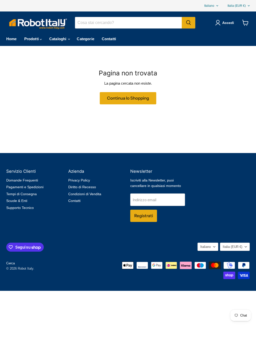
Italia (237, 5)
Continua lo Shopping (128, 98)
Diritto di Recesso (82, 187)
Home (11, 39)
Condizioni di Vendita (84, 194)
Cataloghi (58, 39)
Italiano (209, 5)
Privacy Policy (79, 180)
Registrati (143, 215)
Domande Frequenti (22, 180)
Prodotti (32, 39)
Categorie (85, 39)
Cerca (10, 263)
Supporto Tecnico (20, 208)
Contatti (109, 39)
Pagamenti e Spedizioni (25, 187)
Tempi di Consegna (21, 194)
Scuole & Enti (16, 201)
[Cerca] (188, 22)
